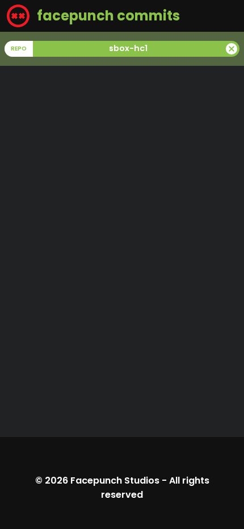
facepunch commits (107, 15)
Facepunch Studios (114, 480)
